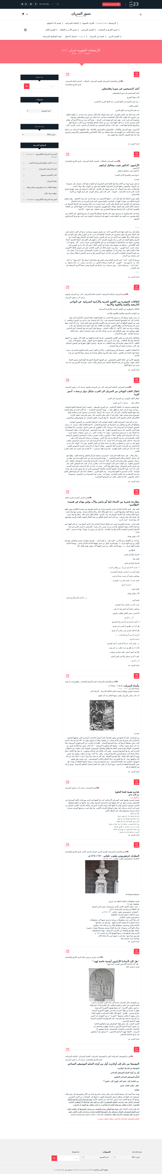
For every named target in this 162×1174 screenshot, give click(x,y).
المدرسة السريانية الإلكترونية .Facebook (42, 200)
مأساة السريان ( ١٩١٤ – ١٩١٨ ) (124, 686)
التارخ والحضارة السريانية (112, 81)
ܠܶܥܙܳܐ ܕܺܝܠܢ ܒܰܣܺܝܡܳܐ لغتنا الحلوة (127, 792)
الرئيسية (112, 23)
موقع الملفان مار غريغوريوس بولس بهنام (42, 187)
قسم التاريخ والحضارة (73, 85)
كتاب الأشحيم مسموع (49, 175)
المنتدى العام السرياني (73, 81)
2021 (80, 53)
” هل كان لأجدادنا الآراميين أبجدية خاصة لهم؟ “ (115, 961)
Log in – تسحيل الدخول (75, 36)
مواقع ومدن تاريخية (72, 682)
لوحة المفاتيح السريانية (52, 36)
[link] (134, 795)
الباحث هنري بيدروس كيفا (91, 957)
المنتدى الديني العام (72, 498)
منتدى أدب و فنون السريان (75, 298)
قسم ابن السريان (97, 36)
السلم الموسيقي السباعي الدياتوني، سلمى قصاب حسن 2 (118, 1119)
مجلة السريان (52, 181)
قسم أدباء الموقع (54, 23)
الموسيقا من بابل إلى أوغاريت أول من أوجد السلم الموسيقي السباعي (103, 1064)
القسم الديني (114, 36)
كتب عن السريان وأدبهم (74, 294)
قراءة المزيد (135, 144)
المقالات (86, 81)
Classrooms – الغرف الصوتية (95, 23)
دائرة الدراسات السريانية (48, 169)
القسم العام (50, 30)
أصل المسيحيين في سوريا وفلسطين (120, 89)
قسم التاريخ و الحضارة (108, 30)
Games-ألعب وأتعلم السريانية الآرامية (43, 163)
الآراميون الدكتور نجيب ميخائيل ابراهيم (119, 165)
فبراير (137, 74)
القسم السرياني (87, 30)
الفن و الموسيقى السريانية (121, 1056)
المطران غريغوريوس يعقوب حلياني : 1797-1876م (113, 856)
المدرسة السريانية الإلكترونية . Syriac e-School (41, 155)
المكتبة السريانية (72, 23)
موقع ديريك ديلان (50, 193)
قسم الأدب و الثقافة (68, 30)
